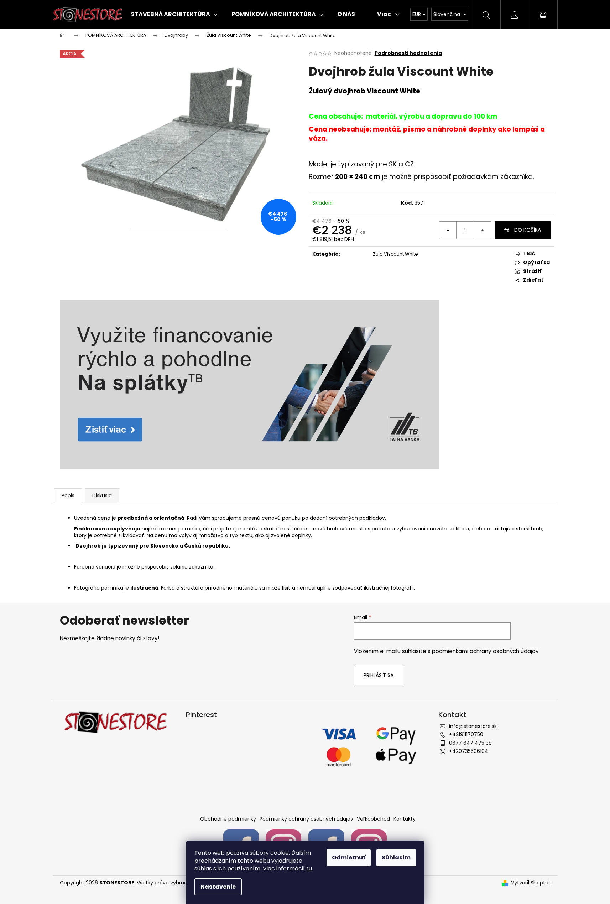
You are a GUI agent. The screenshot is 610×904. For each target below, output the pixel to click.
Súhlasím (396, 857)
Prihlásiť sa (378, 675)
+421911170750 (466, 734)
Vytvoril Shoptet (531, 882)
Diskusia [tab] (102, 495)
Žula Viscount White (395, 254)
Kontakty (404, 818)
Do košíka (527, 229)
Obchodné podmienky (228, 818)
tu (309, 868)
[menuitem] (174, 14)
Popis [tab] (68, 495)
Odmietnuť (348, 857)
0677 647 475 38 (470, 742)
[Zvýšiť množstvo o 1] (482, 230)
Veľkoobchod (373, 818)
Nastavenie (218, 887)
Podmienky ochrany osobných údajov (306, 818)
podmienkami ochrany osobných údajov (485, 651)
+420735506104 (468, 751)
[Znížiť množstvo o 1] (448, 230)
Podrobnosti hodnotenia (408, 53)
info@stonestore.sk (473, 726)
